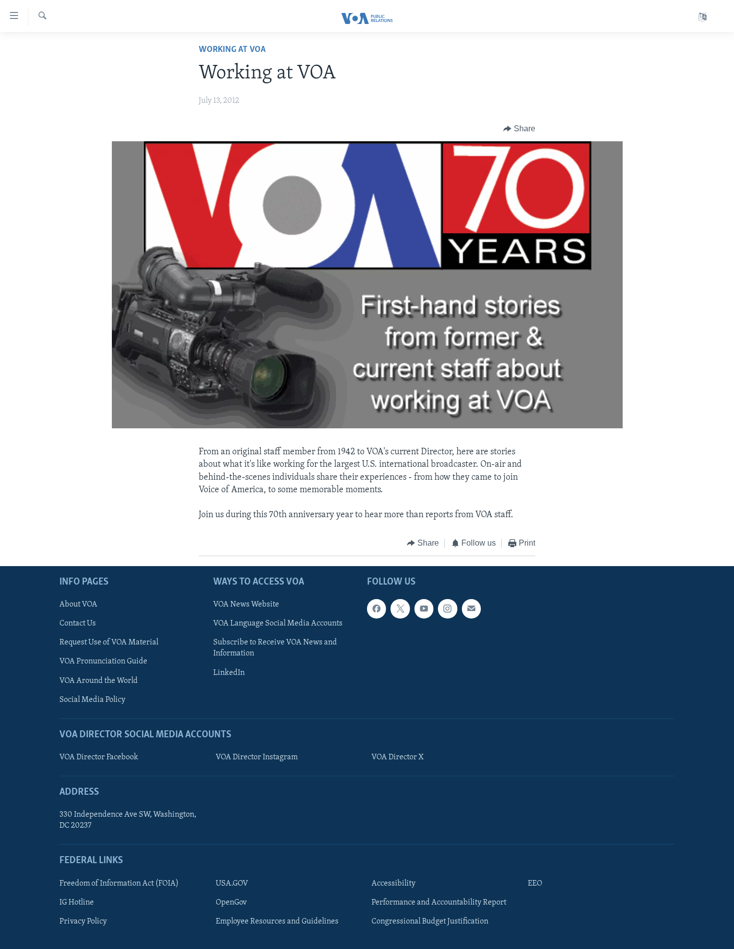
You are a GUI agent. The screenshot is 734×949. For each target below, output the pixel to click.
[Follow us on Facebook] (376, 608)
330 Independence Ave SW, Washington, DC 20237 (127, 820)
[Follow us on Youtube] (423, 608)
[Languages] (702, 17)
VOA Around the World (98, 680)
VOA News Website (246, 605)
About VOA (78, 605)
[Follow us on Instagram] (447, 608)
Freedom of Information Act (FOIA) (119, 884)
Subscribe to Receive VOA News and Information (275, 647)
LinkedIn (229, 672)
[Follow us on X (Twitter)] (399, 608)
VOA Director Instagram (257, 757)
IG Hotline (76, 903)
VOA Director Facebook (98, 757)
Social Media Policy (92, 699)
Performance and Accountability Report (438, 903)
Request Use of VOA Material (108, 642)
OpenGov (231, 903)
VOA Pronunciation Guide (103, 661)
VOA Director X (397, 757)
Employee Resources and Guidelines (277, 922)
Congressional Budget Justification (429, 922)
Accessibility (393, 884)
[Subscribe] (471, 608)
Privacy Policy (83, 922)
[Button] (519, 128)
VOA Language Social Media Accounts (278, 624)
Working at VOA (232, 49)
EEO (535, 884)
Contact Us (77, 624)
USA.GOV (232, 884)
